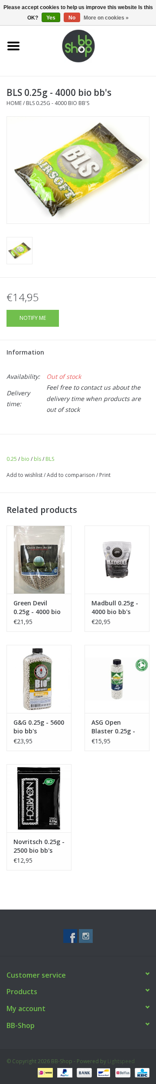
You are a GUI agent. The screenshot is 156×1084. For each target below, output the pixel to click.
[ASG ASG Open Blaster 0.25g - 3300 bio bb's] (117, 679)
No (71, 18)
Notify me (33, 318)
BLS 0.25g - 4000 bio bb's (57, 103)
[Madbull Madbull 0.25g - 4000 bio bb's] (117, 560)
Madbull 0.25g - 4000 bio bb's (114, 607)
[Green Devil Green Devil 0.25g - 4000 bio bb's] (39, 560)
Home (14, 103)
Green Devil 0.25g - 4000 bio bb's (37, 607)
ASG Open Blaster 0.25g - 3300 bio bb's (113, 727)
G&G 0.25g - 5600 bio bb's (38, 726)
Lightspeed (121, 1061)
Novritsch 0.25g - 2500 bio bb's (39, 846)
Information (25, 352)
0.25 (11, 459)
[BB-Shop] (91, 45)
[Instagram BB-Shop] (86, 936)
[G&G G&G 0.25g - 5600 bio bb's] (39, 679)
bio (25, 459)
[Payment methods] (44, 1072)
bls (37, 459)
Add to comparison (71, 475)
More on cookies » (106, 18)
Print (104, 475)
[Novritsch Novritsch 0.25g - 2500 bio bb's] (39, 798)
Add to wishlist (24, 475)
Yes (50, 18)
